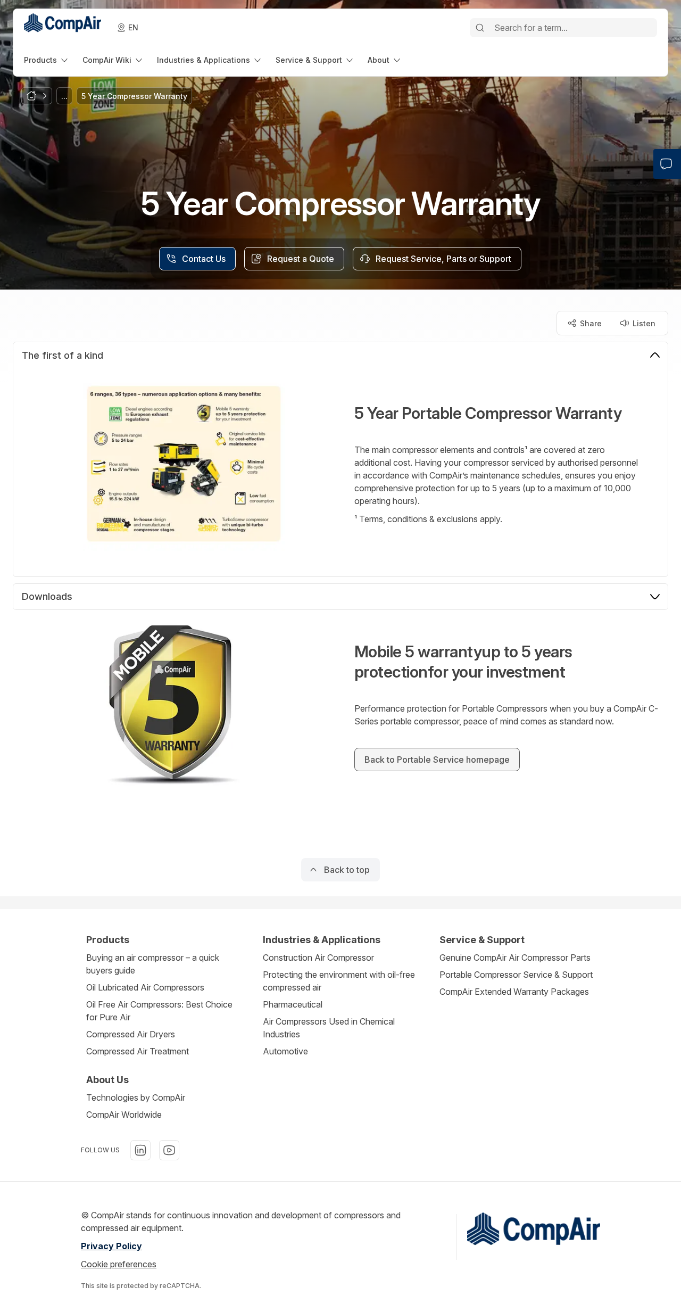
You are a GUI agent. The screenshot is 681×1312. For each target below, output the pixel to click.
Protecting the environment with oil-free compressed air (339, 981)
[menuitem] (47, 59)
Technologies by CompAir (135, 1097)
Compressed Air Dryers (130, 1034)
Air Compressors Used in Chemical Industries (329, 1027)
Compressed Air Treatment (137, 1051)
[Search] (479, 27)
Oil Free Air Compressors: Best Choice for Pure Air (159, 1010)
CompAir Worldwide (124, 1114)
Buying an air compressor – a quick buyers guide (152, 964)
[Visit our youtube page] (169, 1150)
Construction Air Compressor (318, 957)
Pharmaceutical (292, 1004)
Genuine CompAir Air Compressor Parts (515, 957)
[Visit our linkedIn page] (140, 1150)
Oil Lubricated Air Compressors (145, 987)
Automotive (285, 1051)
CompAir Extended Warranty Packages (514, 991)
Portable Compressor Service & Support (516, 974)
